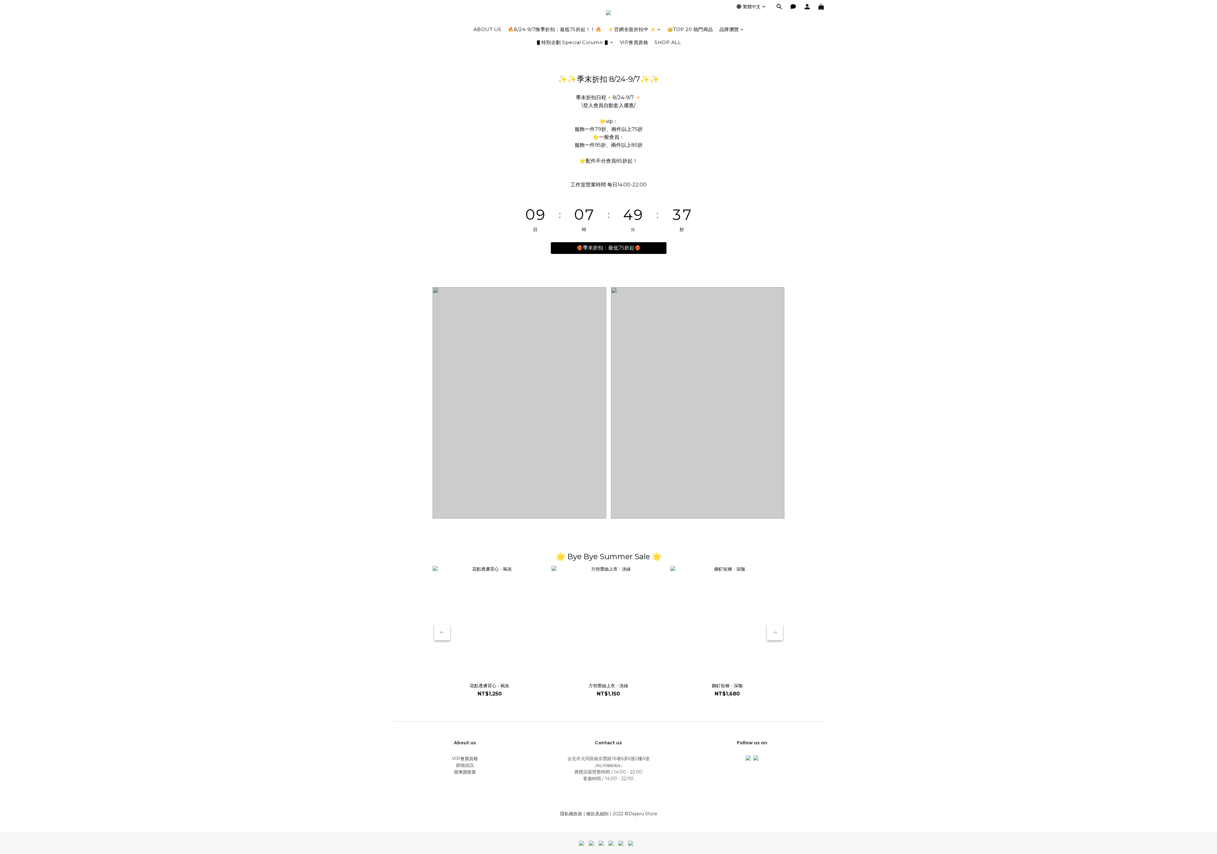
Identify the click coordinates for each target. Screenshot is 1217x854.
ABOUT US (487, 29)
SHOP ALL (667, 42)
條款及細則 (597, 814)
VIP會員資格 (634, 42)
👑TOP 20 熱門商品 (690, 29)
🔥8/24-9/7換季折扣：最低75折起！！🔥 (555, 29)
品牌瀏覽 (729, 29)
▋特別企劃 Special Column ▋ (572, 42)
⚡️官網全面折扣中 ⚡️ (632, 29)
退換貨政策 (465, 772)
